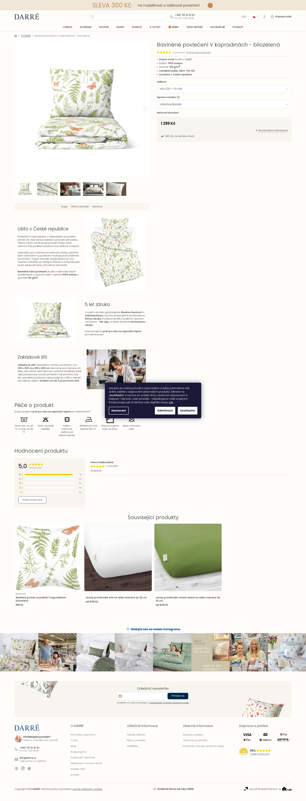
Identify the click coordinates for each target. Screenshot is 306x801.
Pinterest (29, 768)
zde (171, 402)
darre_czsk (23, 768)
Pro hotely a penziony (83, 734)
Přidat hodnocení (32, 499)
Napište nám (78, 769)
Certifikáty (132, 746)
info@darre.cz (28, 757)
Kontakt (75, 774)
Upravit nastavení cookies (87, 789)
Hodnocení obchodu (83, 757)
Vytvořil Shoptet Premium (263, 789)
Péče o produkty (136, 740)
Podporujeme (78, 752)
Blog (73, 746)
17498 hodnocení (260, 754)
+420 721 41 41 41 (184, 15)
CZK (244, 16)
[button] (145, 108)
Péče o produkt (80, 206)
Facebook (16, 768)
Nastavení (118, 410)
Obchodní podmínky (195, 740)
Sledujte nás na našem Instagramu (155, 629)
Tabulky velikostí (136, 734)
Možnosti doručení (168, 112)
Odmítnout (165, 410)
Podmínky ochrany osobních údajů (203, 746)
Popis (64, 206)
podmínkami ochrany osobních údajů (169, 702)
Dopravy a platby (193, 734)
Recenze (97, 206)
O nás (74, 740)
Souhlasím (187, 410)
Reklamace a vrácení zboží (86, 763)
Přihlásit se (177, 696)
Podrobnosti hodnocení (198, 52)
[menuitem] (67, 27)
